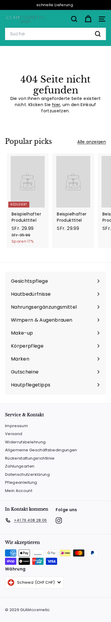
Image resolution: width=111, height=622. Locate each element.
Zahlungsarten (20, 466)
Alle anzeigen (91, 142)
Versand (13, 434)
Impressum (16, 426)
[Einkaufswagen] (88, 19)
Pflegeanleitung (21, 482)
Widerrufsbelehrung (25, 442)
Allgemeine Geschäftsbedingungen (41, 450)
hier (56, 105)
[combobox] (55, 34)
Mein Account (18, 490)
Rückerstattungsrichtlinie (30, 458)
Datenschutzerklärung (27, 474)
